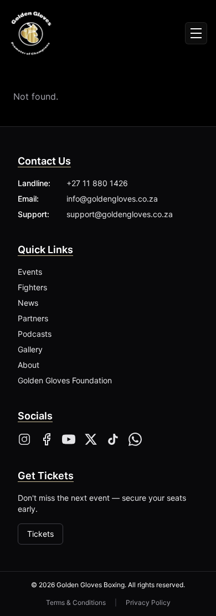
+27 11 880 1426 (97, 183)
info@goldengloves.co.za (112, 198)
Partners (33, 318)
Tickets (40, 533)
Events (30, 271)
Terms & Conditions (76, 602)
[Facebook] (46, 439)
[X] (90, 439)
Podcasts (35, 333)
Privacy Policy (148, 602)
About (28, 364)
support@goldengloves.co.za (119, 214)
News (28, 302)
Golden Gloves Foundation (65, 380)
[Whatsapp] (135, 439)
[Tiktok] (113, 439)
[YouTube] (68, 439)
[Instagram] (24, 439)
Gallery (30, 349)
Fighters (32, 287)
